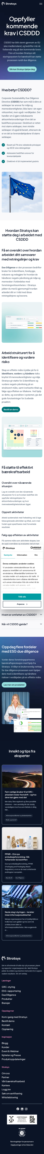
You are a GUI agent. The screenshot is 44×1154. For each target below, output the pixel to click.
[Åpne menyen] (41, 4)
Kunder (5, 1047)
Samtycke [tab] (8, 555)
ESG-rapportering (11, 990)
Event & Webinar (10, 1051)
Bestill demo (8, 1021)
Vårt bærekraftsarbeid (13, 1081)
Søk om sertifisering (12, 1093)
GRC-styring (8, 986)
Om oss (6, 1073)
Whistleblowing (10, 1097)
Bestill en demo (11, 409)
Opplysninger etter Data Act (22, 1145)
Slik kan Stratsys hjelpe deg (22, 69)
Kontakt (6, 1025)
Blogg (5, 1043)
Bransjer (6, 1002)
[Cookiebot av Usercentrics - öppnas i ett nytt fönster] (31, 548)
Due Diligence (9, 994)
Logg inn (6, 1089)
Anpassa (20, 604)
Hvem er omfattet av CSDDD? (19, 614)
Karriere (6, 1085)
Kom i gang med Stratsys (14, 1016)
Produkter (7, 998)
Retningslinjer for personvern (22, 1141)
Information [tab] (22, 555)
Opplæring (7, 1029)
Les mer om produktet (14, 684)
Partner (5, 1077)
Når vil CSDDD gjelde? (15, 624)
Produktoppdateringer (13, 1059)
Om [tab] (36, 555)
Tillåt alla (22, 597)
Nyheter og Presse (11, 1055)
